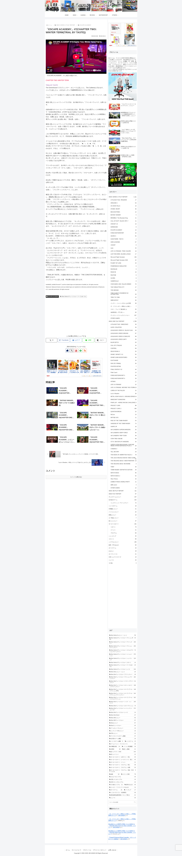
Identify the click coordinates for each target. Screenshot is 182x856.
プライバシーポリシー (99, 850)
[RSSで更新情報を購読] (85, 350)
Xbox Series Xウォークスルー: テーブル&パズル (74, 296)
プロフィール (87, 850)
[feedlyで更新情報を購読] (80, 350)
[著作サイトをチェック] (67, 350)
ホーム (68, 850)
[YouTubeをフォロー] (76, 350)
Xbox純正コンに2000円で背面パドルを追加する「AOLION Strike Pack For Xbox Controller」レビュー (122, 825)
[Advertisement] (76, 318)
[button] (100, 340)
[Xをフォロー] (72, 350)
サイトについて (76, 850)
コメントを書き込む (76, 477)
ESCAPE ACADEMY (53, 296)
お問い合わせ (112, 850)
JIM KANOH (121, 815)
